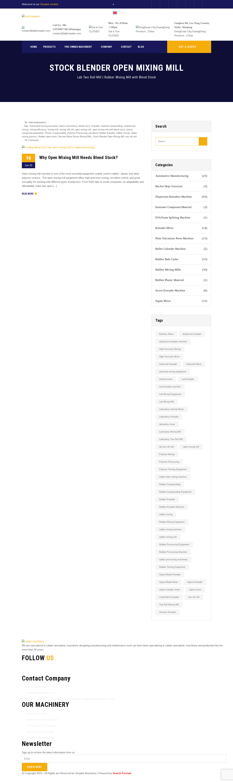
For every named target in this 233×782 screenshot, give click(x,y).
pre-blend (93, 133)
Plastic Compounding (55, 133)
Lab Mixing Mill (166, 401)
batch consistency (68, 126)
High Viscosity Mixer (169, 356)
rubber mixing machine (170, 529)
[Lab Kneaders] (31, 16)
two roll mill (131, 136)
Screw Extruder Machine (181, 290)
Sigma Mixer (181, 301)
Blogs (89, 779)
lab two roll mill (166, 446)
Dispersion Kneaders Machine (181, 196)
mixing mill (53, 129)
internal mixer (165, 379)
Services (77, 779)
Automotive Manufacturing (181, 175)
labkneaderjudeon (37, 122)
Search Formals (122, 773)
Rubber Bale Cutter (181, 259)
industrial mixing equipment (172, 371)
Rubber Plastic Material (181, 280)
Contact (126, 46)
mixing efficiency (38, 129)
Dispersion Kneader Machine (42, 719)
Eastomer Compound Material (181, 207)
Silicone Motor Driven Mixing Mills (75, 136)
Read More (28, 193)
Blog (141, 46)
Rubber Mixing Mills (181, 269)
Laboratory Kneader (168, 416)
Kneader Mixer (181, 228)
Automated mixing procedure (44, 126)
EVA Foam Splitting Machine (181, 217)
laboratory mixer (167, 424)
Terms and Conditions (34, 779)
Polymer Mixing (166, 454)
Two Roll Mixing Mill (169, 604)
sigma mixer (195, 589)
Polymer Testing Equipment (172, 469)
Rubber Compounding (169, 484)
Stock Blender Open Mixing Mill (108, 136)
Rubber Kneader (107, 133)
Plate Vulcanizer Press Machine (181, 238)
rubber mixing (122, 133)
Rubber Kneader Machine (171, 507)
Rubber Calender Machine (40, 737)
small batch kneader (169, 597)
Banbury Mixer (166, 334)
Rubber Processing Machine (173, 552)
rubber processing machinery (173, 559)
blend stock (84, 126)
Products (49, 46)
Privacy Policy (59, 779)
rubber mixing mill (168, 537)
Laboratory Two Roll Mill (171, 439)
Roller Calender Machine (181, 248)
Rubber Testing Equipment (172, 567)
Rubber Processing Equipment (174, 544)
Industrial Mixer (193, 364)
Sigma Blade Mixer (168, 582)
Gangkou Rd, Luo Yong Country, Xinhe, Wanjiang (192, 25)
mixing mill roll (67, 129)
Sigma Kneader (194, 582)
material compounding (111, 126)
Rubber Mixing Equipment (172, 522)
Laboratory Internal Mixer (171, 409)
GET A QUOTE (187, 46)
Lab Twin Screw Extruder (40, 731)
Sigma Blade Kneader (170, 574)
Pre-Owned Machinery (78, 46)
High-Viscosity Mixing (170, 349)
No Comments (32, 140)
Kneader (95, 126)
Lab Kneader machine (170, 386)
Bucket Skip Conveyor (181, 186)
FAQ (100, 779)
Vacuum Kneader (167, 612)
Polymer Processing (77, 133)
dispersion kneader (192, 334)
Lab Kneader (188, 379)
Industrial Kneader (168, 364)
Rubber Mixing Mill (36, 713)
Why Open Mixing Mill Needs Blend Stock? (78, 157)
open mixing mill (83, 129)
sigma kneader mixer (169, 589)
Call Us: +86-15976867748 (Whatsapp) (67, 27)
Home (33, 46)
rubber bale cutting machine (172, 477)
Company (106, 46)
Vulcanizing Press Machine (41, 725)
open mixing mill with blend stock (108, 129)
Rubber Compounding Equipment (175, 492)
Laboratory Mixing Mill (170, 431)
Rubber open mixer (47, 136)
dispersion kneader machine (173, 341)
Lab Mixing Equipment (170, 394)
